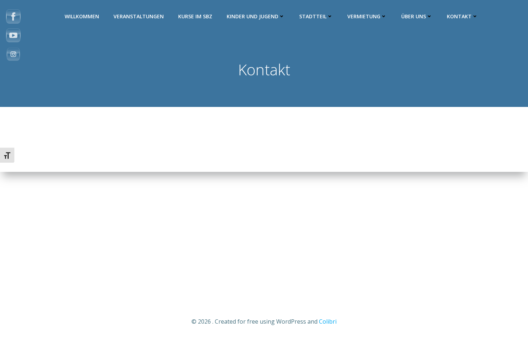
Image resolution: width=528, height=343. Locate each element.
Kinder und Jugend (252, 16)
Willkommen (82, 16)
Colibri (328, 321)
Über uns (413, 16)
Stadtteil (312, 16)
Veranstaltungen (139, 16)
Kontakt (459, 16)
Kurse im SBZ (195, 16)
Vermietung (363, 16)
